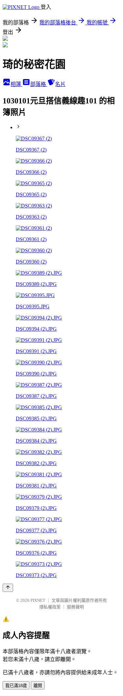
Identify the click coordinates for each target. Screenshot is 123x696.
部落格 (38, 84)
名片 (60, 84)
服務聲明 (75, 606)
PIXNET (38, 600)
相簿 (16, 84)
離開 (37, 685)
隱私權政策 (50, 606)
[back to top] (8, 588)
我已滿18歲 (16, 685)
